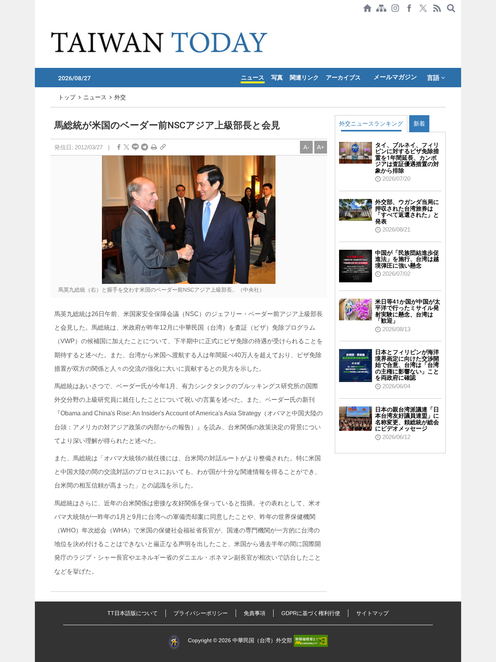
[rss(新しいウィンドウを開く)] (437, 8)
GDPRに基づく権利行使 (310, 613)
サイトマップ (372, 613)
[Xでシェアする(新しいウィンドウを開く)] (423, 8)
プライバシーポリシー (201, 613)
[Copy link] (163, 147)
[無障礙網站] (311, 640)
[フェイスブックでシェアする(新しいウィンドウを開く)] (409, 8)
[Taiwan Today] (160, 42)
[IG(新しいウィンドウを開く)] (395, 8)
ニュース (252, 77)
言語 (434, 77)
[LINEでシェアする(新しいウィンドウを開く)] (135, 147)
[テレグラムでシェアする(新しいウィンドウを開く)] (144, 147)
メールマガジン (395, 77)
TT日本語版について (132, 613)
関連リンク (304, 77)
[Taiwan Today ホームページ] (367, 8)
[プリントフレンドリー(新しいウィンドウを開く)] (154, 147)
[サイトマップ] (381, 8)
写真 (277, 77)
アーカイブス (343, 77)
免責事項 (254, 613)
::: (37, 20)
